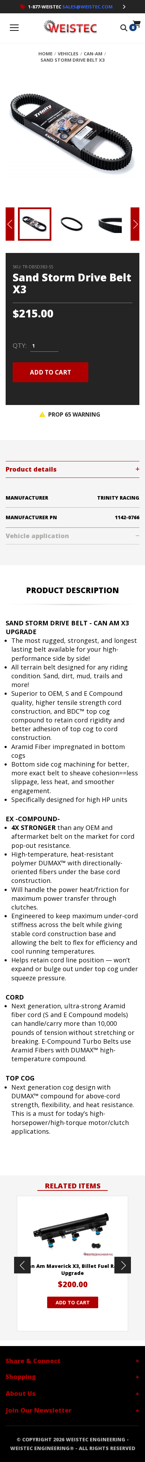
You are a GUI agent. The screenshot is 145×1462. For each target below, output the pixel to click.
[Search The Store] (123, 28)
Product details (31, 469)
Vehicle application (37, 535)
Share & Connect (33, 1361)
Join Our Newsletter (38, 1410)
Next (135, 224)
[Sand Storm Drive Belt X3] (72, 137)
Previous (10, 224)
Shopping (21, 1376)
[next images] (122, 1265)
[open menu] (14, 28)
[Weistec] (69, 28)
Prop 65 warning (73, 414)
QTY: (20, 346)
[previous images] (22, 1265)
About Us (21, 1393)
